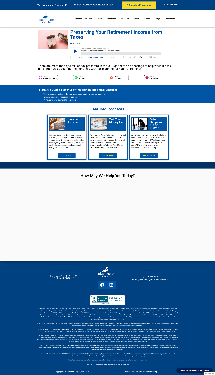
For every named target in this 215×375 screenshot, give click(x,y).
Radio (136, 19)
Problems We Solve (83, 19)
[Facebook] (102, 285)
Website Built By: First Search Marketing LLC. (143, 372)
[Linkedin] (111, 285)
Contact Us (170, 19)
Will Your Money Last (116, 121)
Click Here (126, 364)
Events (147, 19)
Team (99, 19)
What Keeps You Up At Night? (156, 123)
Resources (111, 19)
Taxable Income (73, 121)
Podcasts (125, 19)
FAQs (157, 19)
